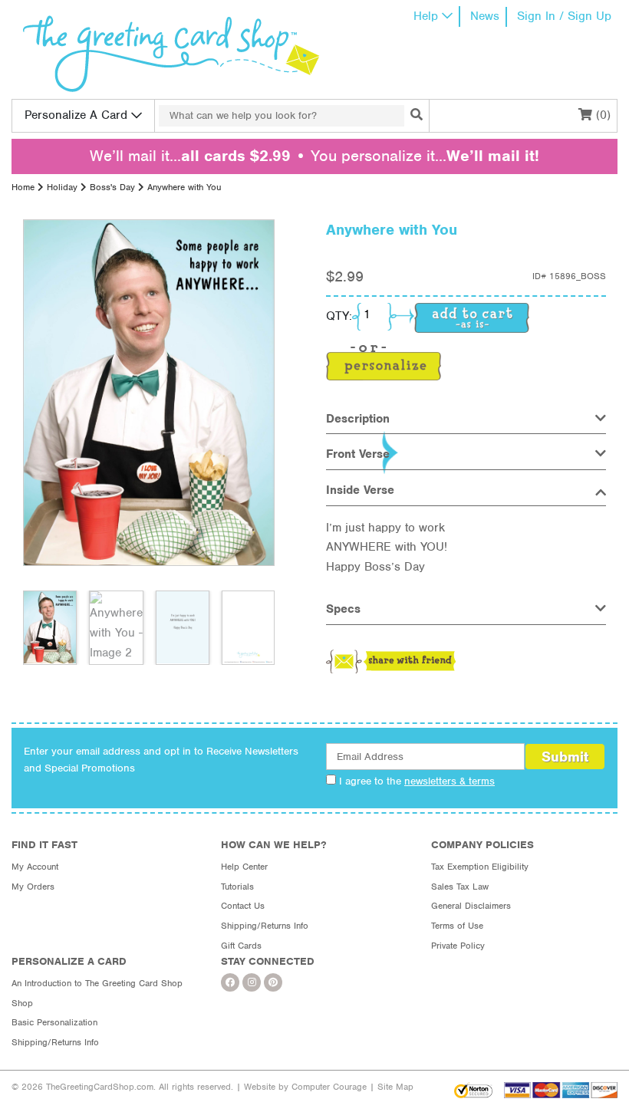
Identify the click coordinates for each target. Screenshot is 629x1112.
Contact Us (243, 906)
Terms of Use (457, 926)
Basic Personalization (54, 1022)
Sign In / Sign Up (564, 16)
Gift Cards (241, 945)
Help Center (244, 866)
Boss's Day (112, 187)
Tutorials (237, 886)
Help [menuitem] (425, 16)
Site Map (395, 1087)
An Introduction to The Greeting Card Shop (97, 983)
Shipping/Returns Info (264, 926)
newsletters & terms (449, 781)
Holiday (62, 187)
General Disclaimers (471, 906)
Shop (22, 1003)
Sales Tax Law (460, 886)
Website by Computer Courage (305, 1087)
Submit (565, 756)
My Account (35, 866)
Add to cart (471, 318)
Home (23, 187)
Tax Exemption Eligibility (480, 866)
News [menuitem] (484, 16)
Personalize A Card (76, 115)
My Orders (33, 886)
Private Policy (458, 945)
